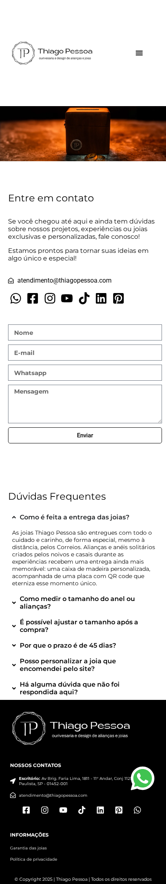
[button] (139, 53)
